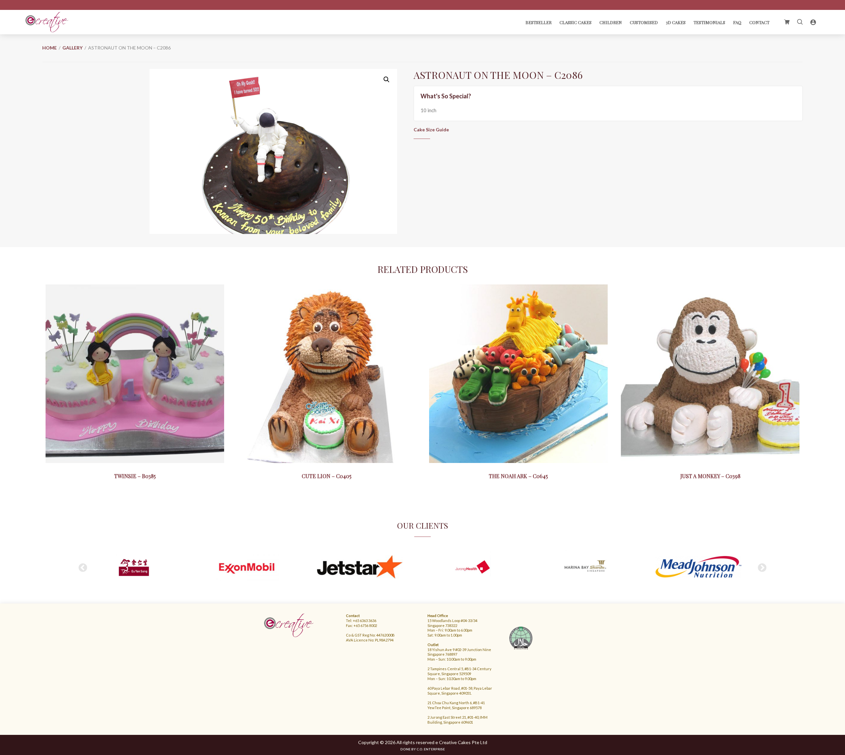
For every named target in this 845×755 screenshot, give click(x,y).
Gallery (72, 47)
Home (49, 47)
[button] (386, 79)
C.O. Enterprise (431, 749)
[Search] (799, 22)
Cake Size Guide (431, 129)
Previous (83, 568)
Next (762, 568)
